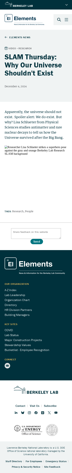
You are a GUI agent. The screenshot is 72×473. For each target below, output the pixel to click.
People (29, 211)
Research (18, 211)
